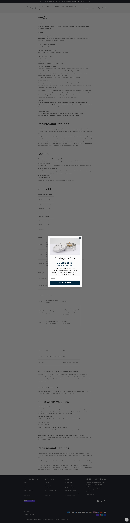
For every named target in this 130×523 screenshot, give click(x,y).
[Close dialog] (80, 238)
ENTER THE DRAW (65, 283)
